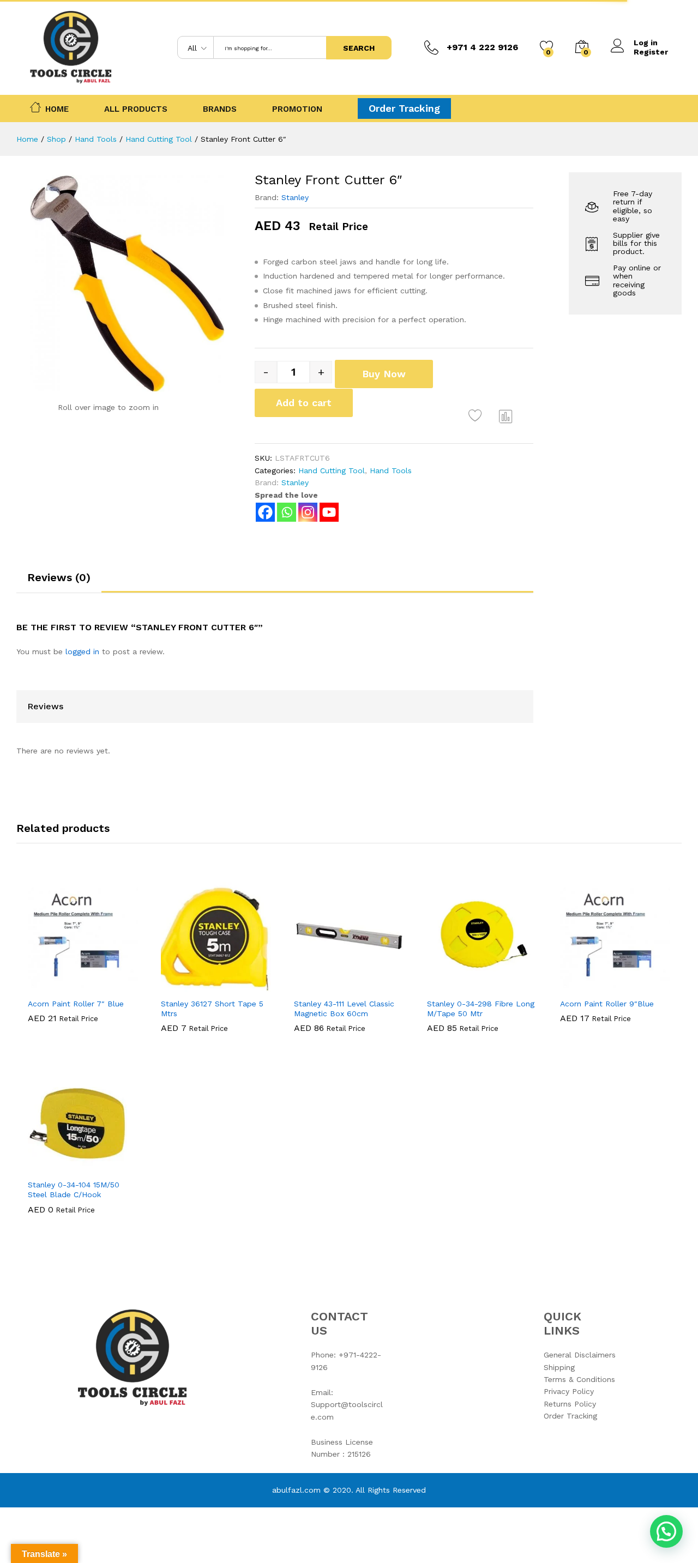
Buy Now (384, 373)
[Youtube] (329, 512)
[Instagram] (307, 512)
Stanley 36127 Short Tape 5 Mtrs (212, 1008)
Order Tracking (404, 108)
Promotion (297, 109)
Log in (646, 42)
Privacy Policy (569, 1391)
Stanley (295, 197)
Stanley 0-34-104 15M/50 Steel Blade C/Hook (73, 1189)
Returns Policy (570, 1403)
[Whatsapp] (286, 512)
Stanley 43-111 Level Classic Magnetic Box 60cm (344, 1008)
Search (359, 48)
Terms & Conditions (579, 1379)
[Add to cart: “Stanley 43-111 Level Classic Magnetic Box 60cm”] (311, 985)
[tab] (58, 582)
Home (57, 108)
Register (651, 51)
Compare (506, 416)
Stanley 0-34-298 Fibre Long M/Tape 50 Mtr (480, 1008)
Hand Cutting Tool (331, 470)
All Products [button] (135, 109)
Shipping (559, 1367)
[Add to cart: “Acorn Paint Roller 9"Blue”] (577, 985)
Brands (220, 109)
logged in (82, 651)
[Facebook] (265, 512)
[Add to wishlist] (476, 416)
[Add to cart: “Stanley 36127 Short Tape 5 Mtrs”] (178, 985)
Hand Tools (391, 470)
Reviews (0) (59, 577)
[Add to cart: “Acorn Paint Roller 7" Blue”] (45, 985)
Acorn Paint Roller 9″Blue (607, 1003)
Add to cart (304, 402)
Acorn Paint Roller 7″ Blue (76, 1003)
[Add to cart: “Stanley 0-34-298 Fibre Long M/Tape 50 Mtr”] (444, 985)
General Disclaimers (580, 1354)
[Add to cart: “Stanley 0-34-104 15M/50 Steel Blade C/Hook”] (45, 1166)
